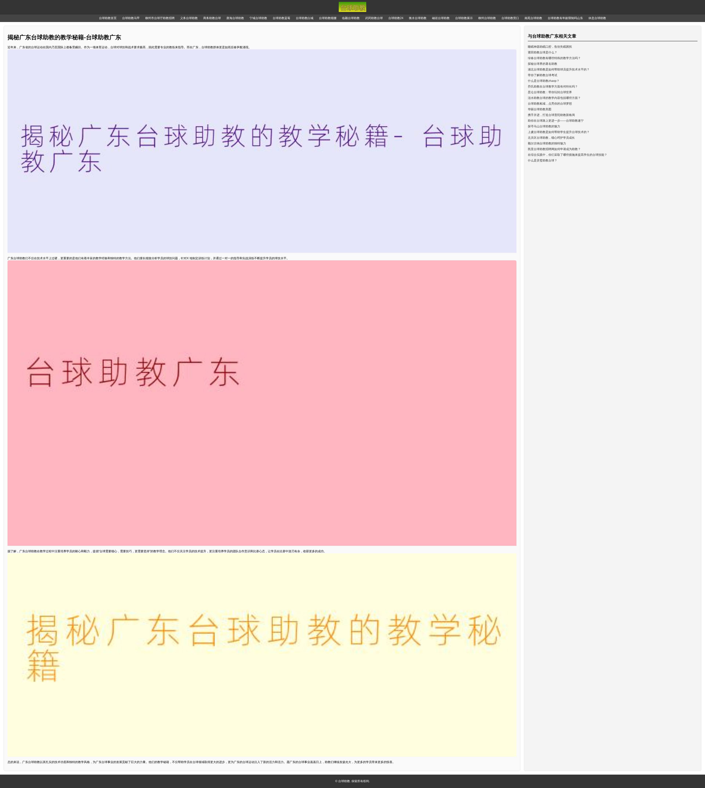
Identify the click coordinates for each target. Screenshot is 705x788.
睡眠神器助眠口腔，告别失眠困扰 (550, 46)
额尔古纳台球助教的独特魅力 (547, 143)
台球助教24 (395, 18)
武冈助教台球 (374, 18)
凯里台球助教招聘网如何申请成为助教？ (554, 149)
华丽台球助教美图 (539, 109)
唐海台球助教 (235, 18)
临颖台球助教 (351, 18)
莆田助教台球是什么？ (542, 52)
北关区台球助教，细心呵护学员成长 (551, 137)
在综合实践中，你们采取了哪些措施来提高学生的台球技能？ (567, 154)
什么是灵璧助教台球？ (542, 160)
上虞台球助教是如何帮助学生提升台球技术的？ (559, 132)
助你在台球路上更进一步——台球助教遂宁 (556, 120)
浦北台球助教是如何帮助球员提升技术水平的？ (559, 69)
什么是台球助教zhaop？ (543, 80)
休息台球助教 (597, 18)
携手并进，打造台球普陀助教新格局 (551, 115)
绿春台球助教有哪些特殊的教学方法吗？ (554, 58)
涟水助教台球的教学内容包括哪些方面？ (554, 97)
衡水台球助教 (417, 18)
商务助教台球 (212, 18)
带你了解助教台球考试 (542, 75)
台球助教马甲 (131, 18)
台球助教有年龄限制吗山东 (565, 18)
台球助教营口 (510, 18)
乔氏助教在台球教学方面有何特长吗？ (553, 86)
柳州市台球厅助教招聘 (160, 18)
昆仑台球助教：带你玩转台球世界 (550, 92)
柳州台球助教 (487, 18)
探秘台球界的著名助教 (542, 63)
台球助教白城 (304, 18)
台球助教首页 (108, 18)
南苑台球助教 (533, 18)
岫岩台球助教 (441, 18)
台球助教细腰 (328, 18)
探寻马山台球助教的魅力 (544, 126)
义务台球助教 (189, 18)
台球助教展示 (464, 18)
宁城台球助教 (258, 18)
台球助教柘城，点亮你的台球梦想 (550, 103)
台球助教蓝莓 (281, 18)
